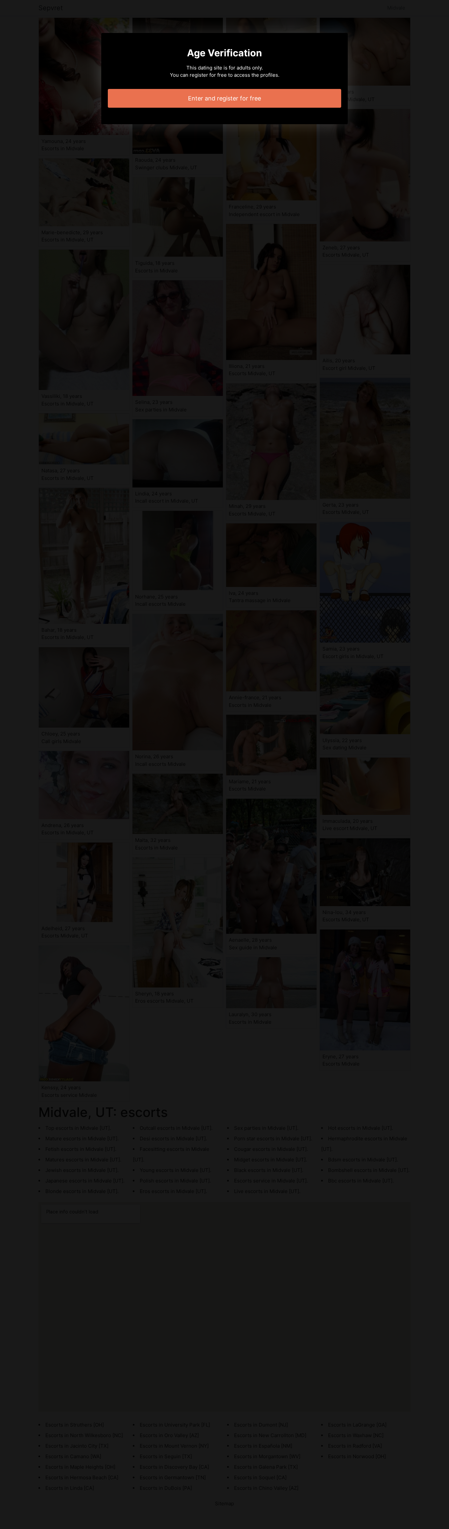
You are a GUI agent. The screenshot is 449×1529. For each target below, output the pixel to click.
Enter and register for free (224, 98)
